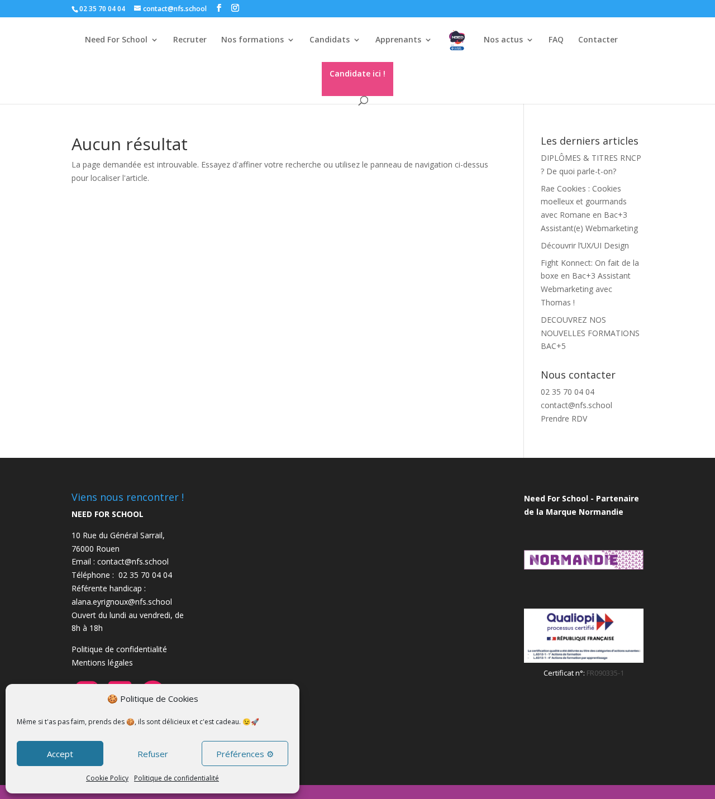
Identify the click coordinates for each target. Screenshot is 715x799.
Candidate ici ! (357, 73)
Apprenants (398, 40)
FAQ (556, 40)
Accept (60, 753)
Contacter (598, 40)
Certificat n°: (565, 673)
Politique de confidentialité (176, 778)
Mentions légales (102, 662)
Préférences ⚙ (245, 753)
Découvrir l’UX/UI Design (585, 245)
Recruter (190, 40)
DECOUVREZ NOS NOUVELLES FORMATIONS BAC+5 (590, 333)
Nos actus (503, 40)
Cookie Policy (107, 778)
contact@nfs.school (576, 405)
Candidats (329, 40)
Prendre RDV (564, 418)
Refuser (152, 753)
